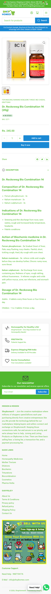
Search (44, 20)
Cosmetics (7, 480)
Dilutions (6, 466)
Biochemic (6, 469)
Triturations (7, 473)
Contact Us (7, 513)
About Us (6, 496)
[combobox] (25, 20)
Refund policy (8, 506)
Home (4, 455)
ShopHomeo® (20, 591)
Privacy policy (8, 503)
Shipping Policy (8, 510)
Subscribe (42, 392)
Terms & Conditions (10, 499)
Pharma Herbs (8, 483)
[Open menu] (46, 13)
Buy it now (25, 145)
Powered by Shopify (34, 591)
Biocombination (9, 476)
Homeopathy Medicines (12, 459)
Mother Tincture (9, 462)
